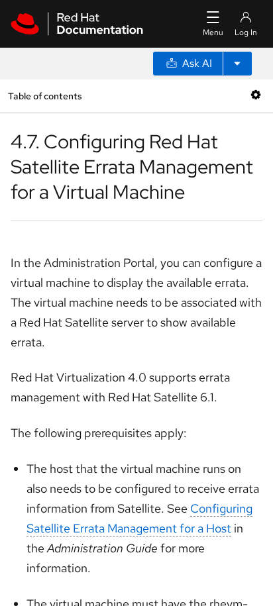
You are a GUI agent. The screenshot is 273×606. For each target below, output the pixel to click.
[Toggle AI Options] (237, 64)
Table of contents (44, 95)
